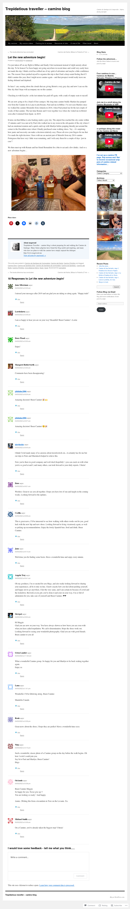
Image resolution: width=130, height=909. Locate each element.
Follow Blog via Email (106, 292)
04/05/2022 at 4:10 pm (22, 748)
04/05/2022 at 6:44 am (22, 447)
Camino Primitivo (70, 263)
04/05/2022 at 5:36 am (22, 314)
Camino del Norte (57, 263)
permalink (62, 268)
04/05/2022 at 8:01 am (22, 486)
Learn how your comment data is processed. (56, 885)
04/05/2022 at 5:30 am (22, 288)
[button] (103, 191)
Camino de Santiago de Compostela (37, 263)
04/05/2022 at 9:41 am (22, 578)
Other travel (87, 43)
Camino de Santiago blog (26, 265)
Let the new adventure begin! (26, 57)
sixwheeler (19, 444)
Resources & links (61, 43)
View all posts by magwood (35, 255)
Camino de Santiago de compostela (48, 265)
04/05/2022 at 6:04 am (22, 394)
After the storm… (104, 266)
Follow (101, 310)
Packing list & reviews (44, 43)
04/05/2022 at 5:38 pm (22, 783)
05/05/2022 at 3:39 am (22, 822)
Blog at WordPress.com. (117, 897)
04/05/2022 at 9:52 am (22, 617)
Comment (80, 876)
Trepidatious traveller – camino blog (37, 8)
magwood (29, 60)
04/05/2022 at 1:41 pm (22, 688)
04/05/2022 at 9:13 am (22, 552)
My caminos (12, 43)
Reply (22, 302)
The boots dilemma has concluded (21, 52)
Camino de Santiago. (68, 265)
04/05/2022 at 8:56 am (22, 516)
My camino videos (26, 43)
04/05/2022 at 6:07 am (22, 421)
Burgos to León (103, 282)
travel (46, 268)
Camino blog (12, 265)
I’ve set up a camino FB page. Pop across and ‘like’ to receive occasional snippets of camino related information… (108, 159)
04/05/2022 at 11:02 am (23, 656)
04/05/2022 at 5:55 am (22, 341)
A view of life (75, 43)
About (96, 43)
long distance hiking (32, 268)
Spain (42, 268)
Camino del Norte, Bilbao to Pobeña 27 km (73, 52)
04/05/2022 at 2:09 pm (22, 721)
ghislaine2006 (21, 391)
